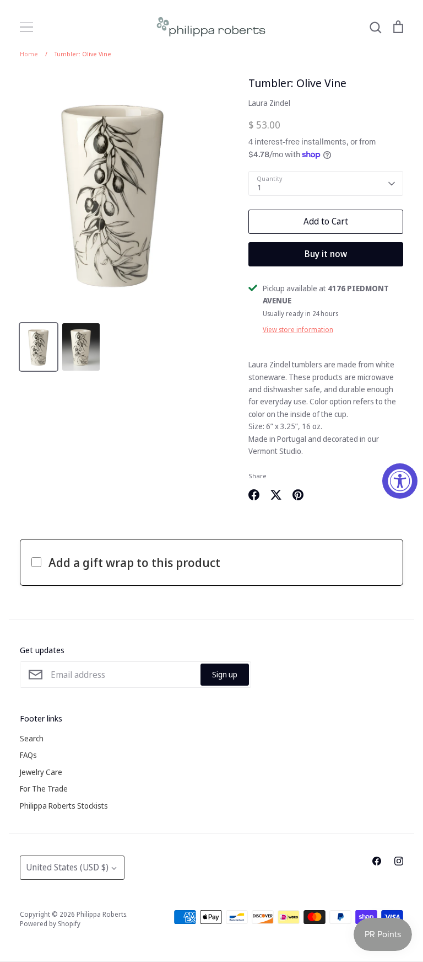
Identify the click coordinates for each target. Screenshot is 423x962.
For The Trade (44, 788)
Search (32, 738)
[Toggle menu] (26, 27)
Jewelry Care (41, 772)
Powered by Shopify (50, 923)
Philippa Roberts (101, 914)
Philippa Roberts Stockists (64, 805)
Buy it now (326, 254)
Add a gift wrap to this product (134, 562)
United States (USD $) (67, 867)
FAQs (28, 755)
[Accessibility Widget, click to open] (399, 481)
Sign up (224, 674)
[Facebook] (377, 861)
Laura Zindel (269, 103)
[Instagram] (399, 861)
